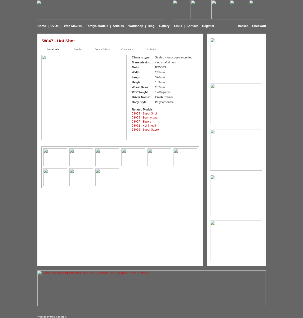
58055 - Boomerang (145, 117)
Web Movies (73, 26)
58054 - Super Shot (144, 113)
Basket (243, 26)
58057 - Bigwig (141, 121)
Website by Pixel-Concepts (52, 316)
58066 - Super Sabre (145, 129)
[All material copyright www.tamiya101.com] (55, 165)
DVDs (54, 26)
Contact (192, 26)
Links (178, 26)
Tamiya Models (97, 26)
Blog (151, 26)
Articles (119, 26)
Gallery (164, 26)
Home (41, 26)
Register (208, 26)
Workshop (135, 26)
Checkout (259, 26)
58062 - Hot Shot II (144, 125)
